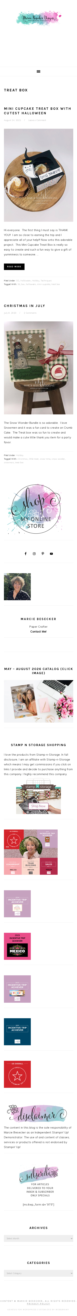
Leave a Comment (37, 120)
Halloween (25, 280)
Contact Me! (38, 631)
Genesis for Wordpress (22, 1310)
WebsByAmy (62, 1310)
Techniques (46, 280)
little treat (34, 459)
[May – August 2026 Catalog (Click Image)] (38, 721)
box (23, 284)
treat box (55, 284)
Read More (14, 267)
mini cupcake (43, 284)
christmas (23, 459)
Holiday (36, 280)
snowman (9, 462)
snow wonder (58, 459)
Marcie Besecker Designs (38, 32)
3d (19, 284)
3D (17, 280)
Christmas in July (24, 306)
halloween (31, 284)
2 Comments (30, 313)
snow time (45, 459)
